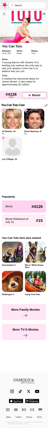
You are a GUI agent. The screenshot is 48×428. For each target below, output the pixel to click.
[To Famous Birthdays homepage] (4, 5)
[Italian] (32, 409)
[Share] (4, 14)
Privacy (29, 417)
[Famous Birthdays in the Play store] (32, 401)
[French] (24, 409)
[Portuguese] (16, 409)
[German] (40, 409)
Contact (18, 417)
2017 (9, 53)
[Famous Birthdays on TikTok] (19, 391)
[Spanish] (8, 409)
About (8, 417)
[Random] (44, 14)
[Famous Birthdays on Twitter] (27, 391)
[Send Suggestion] (46, 105)
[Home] (24, 381)
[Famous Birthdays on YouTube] (36, 391)
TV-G (33, 53)
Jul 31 (4, 53)
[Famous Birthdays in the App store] (16, 401)
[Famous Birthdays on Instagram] (11, 391)
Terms (39, 417)
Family (19, 53)
